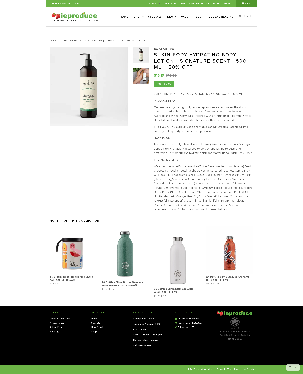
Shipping (54, 331)
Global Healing (221, 16)
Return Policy (57, 327)
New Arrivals (177, 16)
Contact (228, 3)
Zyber (230, 369)
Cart (248, 3)
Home (124, 16)
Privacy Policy (57, 323)
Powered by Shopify (244, 369)
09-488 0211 (145, 345)
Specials (155, 16)
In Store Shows (198, 3)
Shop (138, 16)
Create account (174, 3)
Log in (153, 3)
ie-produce (201, 369)
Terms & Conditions (60, 318)
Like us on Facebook (188, 318)
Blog (216, 3)
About (198, 16)
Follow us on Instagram (190, 323)
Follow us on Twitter (188, 327)
